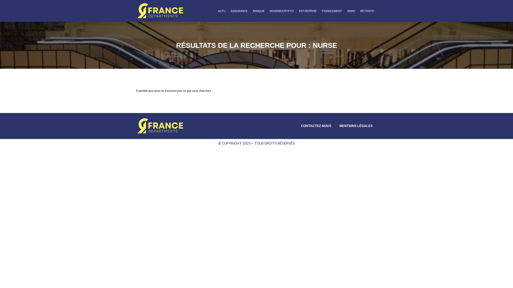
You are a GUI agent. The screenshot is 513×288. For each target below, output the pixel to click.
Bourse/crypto (282, 11)
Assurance (239, 11)
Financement (332, 11)
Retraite (367, 11)
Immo (351, 11)
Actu (221, 11)
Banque (259, 11)
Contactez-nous (316, 126)
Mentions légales (356, 126)
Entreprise (308, 11)
